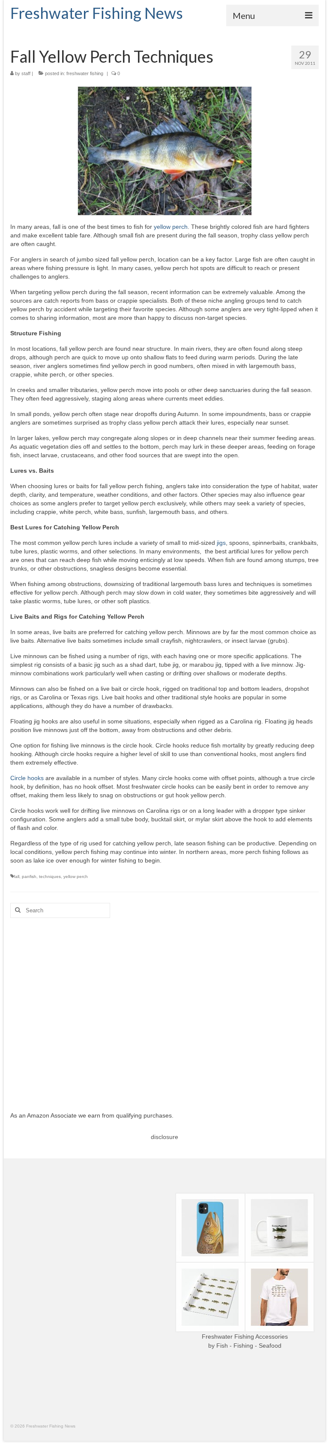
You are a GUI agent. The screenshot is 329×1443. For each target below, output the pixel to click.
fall (16, 876)
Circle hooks (27, 778)
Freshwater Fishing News (96, 12)
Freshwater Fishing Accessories (245, 1336)
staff (25, 73)
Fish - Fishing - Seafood (248, 1345)
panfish (29, 876)
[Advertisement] (164, 1008)
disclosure (164, 1136)
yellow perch (171, 226)
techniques (50, 876)
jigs (221, 542)
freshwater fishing (84, 73)
